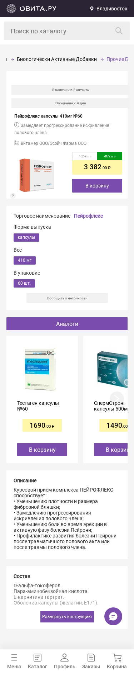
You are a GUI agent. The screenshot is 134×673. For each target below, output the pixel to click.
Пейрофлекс (88, 216)
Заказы (91, 666)
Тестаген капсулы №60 (38, 406)
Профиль (64, 666)
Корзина (117, 666)
